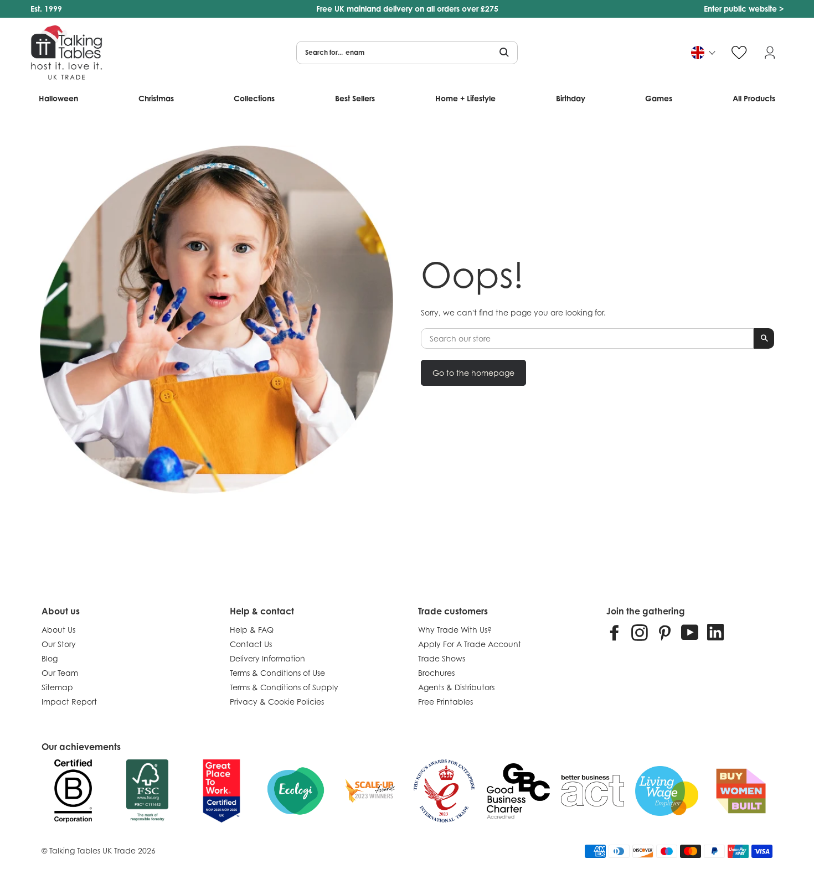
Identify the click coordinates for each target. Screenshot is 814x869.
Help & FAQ (252, 629)
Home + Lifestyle (465, 98)
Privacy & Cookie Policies (277, 701)
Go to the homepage (473, 372)
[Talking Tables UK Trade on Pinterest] (664, 632)
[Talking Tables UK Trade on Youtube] (690, 632)
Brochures (436, 672)
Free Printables (445, 701)
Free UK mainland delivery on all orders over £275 (407, 8)
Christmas (156, 98)
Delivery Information (267, 658)
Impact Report (69, 701)
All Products (754, 98)
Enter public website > (744, 8)
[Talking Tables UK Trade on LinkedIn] (715, 632)
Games (658, 98)
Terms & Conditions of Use (277, 672)
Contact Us (251, 644)
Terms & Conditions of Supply (284, 687)
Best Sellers (355, 98)
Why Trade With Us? (455, 629)
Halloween (58, 98)
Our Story (59, 644)
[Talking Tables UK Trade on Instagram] (639, 632)
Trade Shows (441, 658)
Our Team (60, 672)
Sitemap (57, 687)
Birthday (570, 98)
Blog (50, 658)
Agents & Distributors (456, 687)
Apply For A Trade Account (469, 644)
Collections (254, 98)
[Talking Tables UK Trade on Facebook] (614, 632)
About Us (58, 629)
